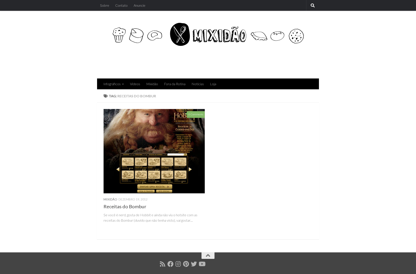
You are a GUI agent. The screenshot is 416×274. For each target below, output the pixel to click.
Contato (121, 5)
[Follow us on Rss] (163, 264)
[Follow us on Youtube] (202, 264)
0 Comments (195, 114)
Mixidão (152, 84)
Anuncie (139, 5)
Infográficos (112, 84)
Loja (213, 84)
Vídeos (135, 84)
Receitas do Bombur (125, 206)
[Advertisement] (233, 61)
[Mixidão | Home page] (208, 34)
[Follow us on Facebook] (170, 264)
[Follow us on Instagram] (178, 264)
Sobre (104, 5)
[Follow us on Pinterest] (186, 264)
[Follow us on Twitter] (194, 264)
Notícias (198, 84)
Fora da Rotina (174, 84)
